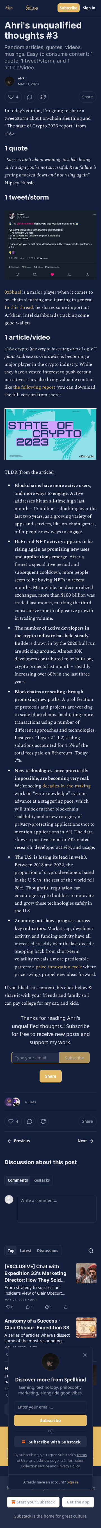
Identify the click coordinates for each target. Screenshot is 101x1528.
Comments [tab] (18, 1180)
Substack (22, 1516)
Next (82, 1140)
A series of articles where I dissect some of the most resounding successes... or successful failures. (37, 1337)
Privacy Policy (68, 1466)
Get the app (78, 1502)
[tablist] (28, 1180)
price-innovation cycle (59, 967)
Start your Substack (36, 1502)
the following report (34, 387)
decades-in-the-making (66, 786)
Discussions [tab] (47, 1250)
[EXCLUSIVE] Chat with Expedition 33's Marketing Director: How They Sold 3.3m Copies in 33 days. (35, 1273)
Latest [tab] (25, 1250)
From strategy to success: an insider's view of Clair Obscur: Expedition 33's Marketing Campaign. (33, 1290)
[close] (84, 1354)
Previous (22, 1140)
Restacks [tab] (41, 1180)
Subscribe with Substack (55, 1442)
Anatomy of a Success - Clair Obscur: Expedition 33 (36, 1324)
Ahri (22, 78)
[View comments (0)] (29, 97)
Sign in (89, 7)
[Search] (91, 1250)
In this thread (18, 307)
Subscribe (68, 7)
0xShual (13, 292)
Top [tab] (11, 1250)
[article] (50, 1286)
